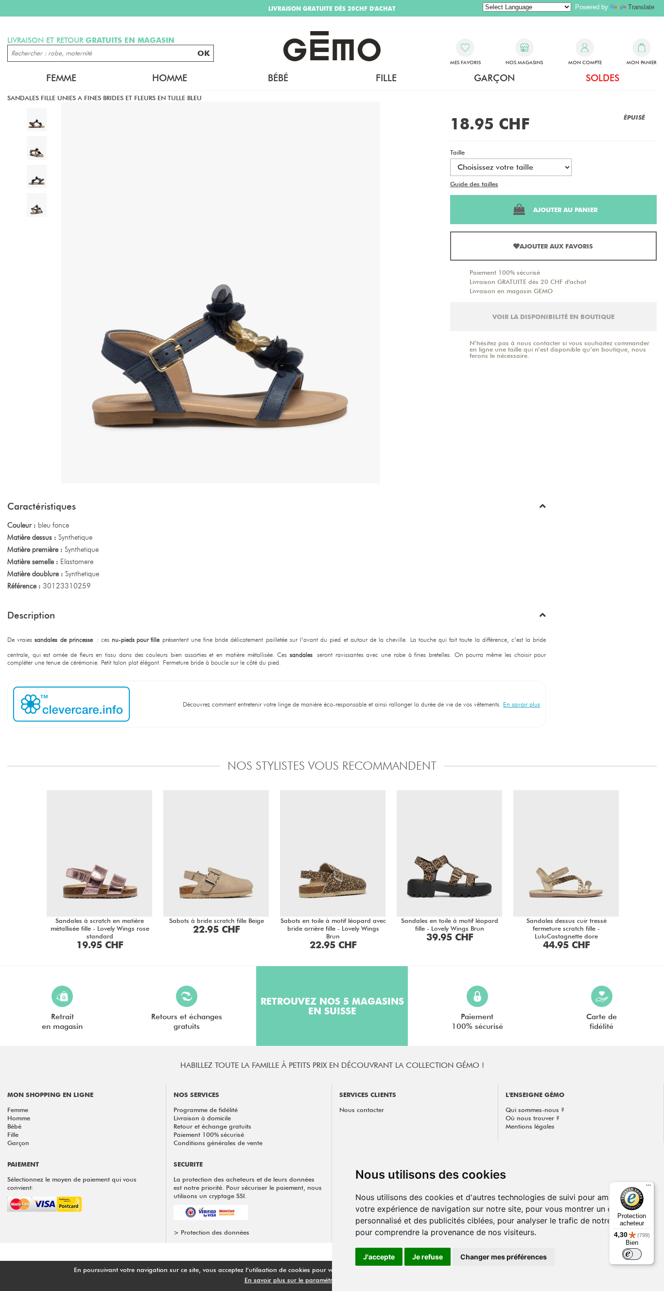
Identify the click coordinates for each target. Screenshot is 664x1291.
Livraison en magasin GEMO (511, 291)
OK (203, 53)
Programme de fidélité (206, 1110)
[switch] (632, 1254)
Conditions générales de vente (218, 1143)
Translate (641, 7)
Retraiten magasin (62, 1021)
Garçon (18, 1143)
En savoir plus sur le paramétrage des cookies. (313, 1280)
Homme (18, 1118)
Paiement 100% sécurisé (505, 272)
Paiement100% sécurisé (477, 1021)
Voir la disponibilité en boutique (553, 316)
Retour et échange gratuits (212, 1126)
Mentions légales (530, 1126)
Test (505, 184)
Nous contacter (361, 1110)
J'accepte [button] (379, 1257)
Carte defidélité (601, 1021)
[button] (276, 508)
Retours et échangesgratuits (186, 1021)
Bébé (14, 1126)
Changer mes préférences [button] (503, 1257)
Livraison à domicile (202, 1118)
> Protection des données (211, 1232)
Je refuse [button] (427, 1257)
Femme (17, 1110)
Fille (12, 1134)
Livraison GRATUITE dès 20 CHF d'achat (528, 281)
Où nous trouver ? (532, 1118)
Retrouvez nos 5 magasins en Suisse (332, 1006)
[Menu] (648, 1187)
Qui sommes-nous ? (535, 1110)
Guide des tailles (474, 184)
